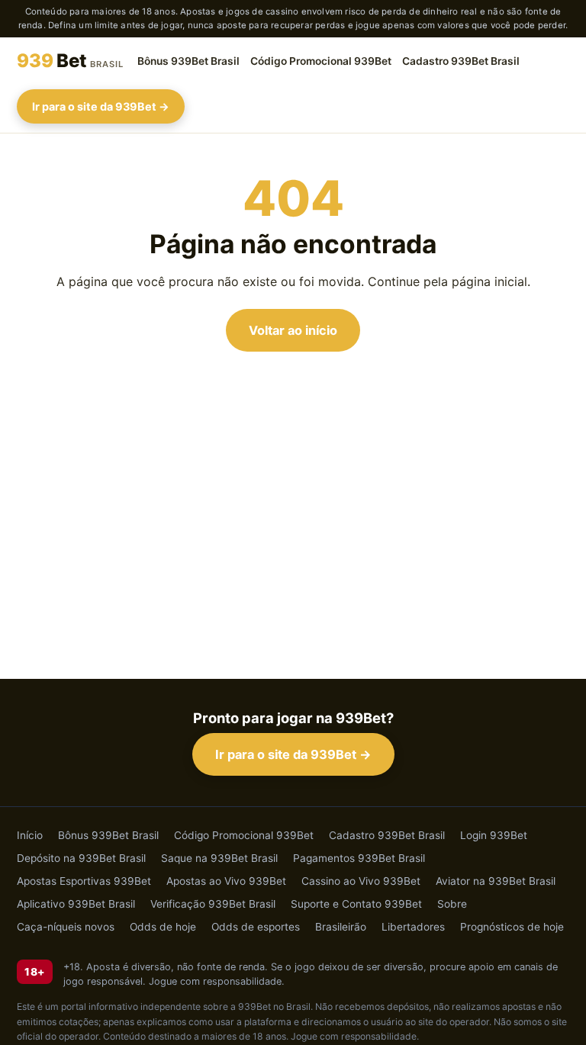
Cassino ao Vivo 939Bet (360, 881)
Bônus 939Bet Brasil (188, 61)
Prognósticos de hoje (512, 927)
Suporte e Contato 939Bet (356, 904)
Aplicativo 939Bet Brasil (76, 904)
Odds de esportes (255, 927)
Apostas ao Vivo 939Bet (226, 881)
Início (30, 835)
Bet (70, 61)
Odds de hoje (163, 927)
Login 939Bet (493, 835)
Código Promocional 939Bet (320, 61)
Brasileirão (340, 927)
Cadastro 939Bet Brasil (461, 61)
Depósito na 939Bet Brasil (81, 858)
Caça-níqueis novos (65, 927)
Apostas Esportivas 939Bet (84, 881)
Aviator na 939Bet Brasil (495, 881)
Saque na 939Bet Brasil (219, 858)
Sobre (452, 904)
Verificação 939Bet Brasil (212, 904)
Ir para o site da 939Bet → (100, 106)
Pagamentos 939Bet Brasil (359, 858)
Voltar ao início (293, 330)
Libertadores (413, 927)
